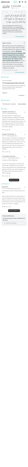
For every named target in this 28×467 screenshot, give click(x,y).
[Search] (22, 2)
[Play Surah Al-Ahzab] (4, 12)
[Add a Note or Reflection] (22, 12)
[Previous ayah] (23, 7)
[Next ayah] (26, 7)
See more (11, 126)
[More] (25, 12)
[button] (23, 15)
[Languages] (19, 2)
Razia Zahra (5, 187)
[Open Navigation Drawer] (25, 2)
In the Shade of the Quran (8, 156)
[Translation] (24, 43)
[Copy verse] (16, 12)
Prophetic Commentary (8, 111)
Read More (4, 93)
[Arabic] (22, 43)
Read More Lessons (14, 180)
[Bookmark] (6, 12)
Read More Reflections (14, 210)
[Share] (19, 12)
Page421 (13, 8)
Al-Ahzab (14, 6)
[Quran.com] (5, 2)
